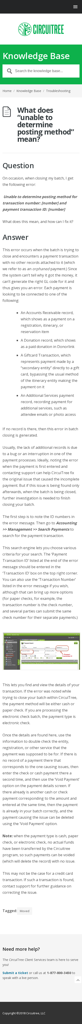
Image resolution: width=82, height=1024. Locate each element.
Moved (24, 911)
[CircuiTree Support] (41, 29)
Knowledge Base (28, 91)
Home (7, 91)
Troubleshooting (58, 91)
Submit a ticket (15, 973)
